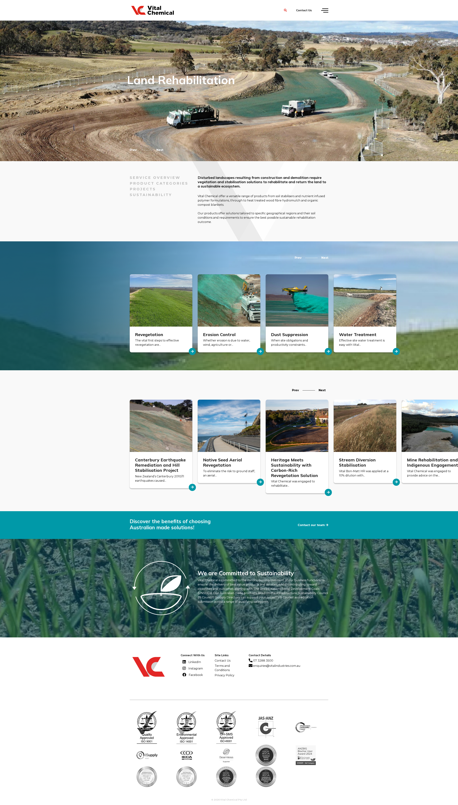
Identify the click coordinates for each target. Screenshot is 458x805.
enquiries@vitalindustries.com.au (276, 665)
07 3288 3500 (262, 660)
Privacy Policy (224, 675)
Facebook (195, 674)
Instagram (195, 668)
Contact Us (304, 10)
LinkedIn (194, 662)
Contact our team (311, 525)
